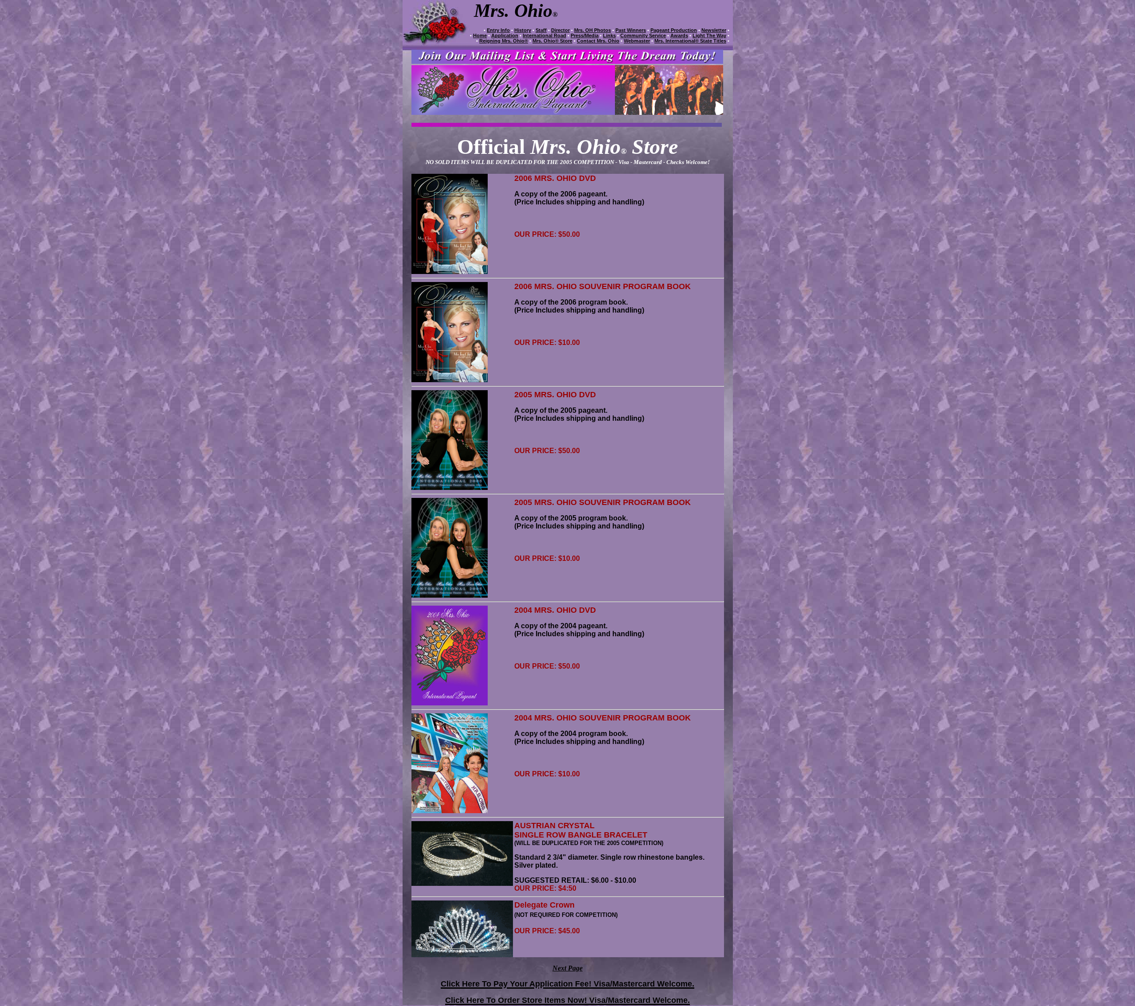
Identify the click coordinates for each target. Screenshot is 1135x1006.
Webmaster (637, 40)
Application (504, 35)
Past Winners (630, 30)
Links (609, 35)
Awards (679, 35)
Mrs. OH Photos (592, 30)
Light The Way (709, 35)
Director (560, 30)
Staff (541, 30)
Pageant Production (673, 30)
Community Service (643, 35)
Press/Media (585, 35)
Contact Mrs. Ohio (598, 40)
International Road (544, 35)
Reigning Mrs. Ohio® (503, 40)
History (522, 30)
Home (480, 35)
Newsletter (713, 30)
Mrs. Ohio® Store (552, 40)
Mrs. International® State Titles (690, 40)
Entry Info (498, 30)
